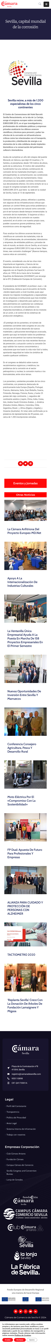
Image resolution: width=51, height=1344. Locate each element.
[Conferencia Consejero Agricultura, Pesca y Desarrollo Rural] (25, 722)
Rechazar (19, 1340)
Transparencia (13, 1112)
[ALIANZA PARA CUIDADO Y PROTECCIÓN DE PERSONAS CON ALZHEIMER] (25, 880)
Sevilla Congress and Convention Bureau (22, 1172)
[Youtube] (30, 1311)
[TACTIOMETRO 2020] (25, 934)
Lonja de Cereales (15, 1179)
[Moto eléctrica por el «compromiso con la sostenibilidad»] (25, 774)
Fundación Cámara (15, 1159)
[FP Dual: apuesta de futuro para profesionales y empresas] (25, 827)
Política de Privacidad (16, 1117)
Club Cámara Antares (16, 1153)
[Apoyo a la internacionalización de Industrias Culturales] (25, 556)
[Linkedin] (35, 1311)
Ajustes (30, 1340)
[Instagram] (25, 1311)
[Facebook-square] (15, 1311)
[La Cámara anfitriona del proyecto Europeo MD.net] (25, 510)
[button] (20, 463)
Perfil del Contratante (16, 1106)
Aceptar (7, 1340)
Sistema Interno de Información (21, 1129)
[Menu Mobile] (46, 4)
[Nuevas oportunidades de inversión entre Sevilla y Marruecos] (25, 669)
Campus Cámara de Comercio (20, 1165)
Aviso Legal (12, 1123)
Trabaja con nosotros (16, 1134)
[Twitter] (20, 1311)
